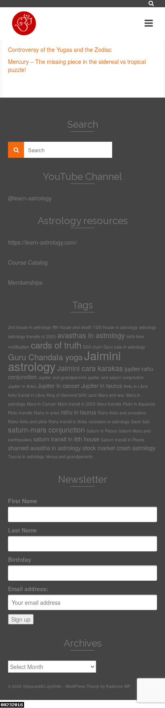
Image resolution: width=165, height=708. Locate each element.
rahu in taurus (78, 412)
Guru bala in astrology (124, 347)
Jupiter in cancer (59, 385)
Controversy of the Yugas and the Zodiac (60, 49)
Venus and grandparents (69, 456)
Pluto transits (20, 413)
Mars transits (109, 404)
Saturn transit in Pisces (122, 440)
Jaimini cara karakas (90, 368)
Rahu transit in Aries (67, 421)
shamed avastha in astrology (44, 447)
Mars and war (111, 395)
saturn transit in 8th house (66, 439)
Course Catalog (28, 262)
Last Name (22, 530)
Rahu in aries (46, 413)
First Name (22, 501)
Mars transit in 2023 (76, 404)
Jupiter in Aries (22, 386)
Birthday (19, 559)
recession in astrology (109, 421)
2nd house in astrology (29, 327)
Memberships (25, 282)
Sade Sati (140, 421)
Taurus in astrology (26, 456)
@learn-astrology (30, 198)
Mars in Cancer (41, 404)
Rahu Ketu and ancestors (122, 413)
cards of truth (56, 344)
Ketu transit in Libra (26, 395)
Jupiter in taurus (101, 385)
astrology (147, 327)
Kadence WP (118, 686)
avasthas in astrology (91, 335)
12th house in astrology (115, 327)
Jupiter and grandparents (62, 377)
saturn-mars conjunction (46, 429)
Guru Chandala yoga (45, 357)
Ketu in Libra (136, 386)
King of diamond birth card (71, 395)
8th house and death (72, 327)
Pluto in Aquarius (139, 404)
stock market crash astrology (118, 447)
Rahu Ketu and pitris (27, 421)
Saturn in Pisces (102, 431)
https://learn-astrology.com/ (42, 242)
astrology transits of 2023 (32, 336)
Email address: (28, 589)
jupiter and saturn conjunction (116, 377)
